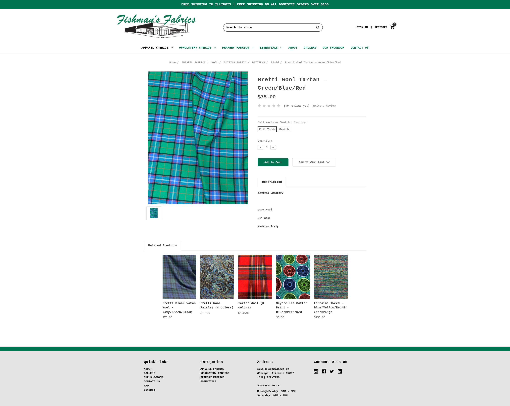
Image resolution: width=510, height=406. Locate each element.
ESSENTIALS (270, 48)
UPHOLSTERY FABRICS (196, 48)
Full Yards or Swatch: (282, 122)
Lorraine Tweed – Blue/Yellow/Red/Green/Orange (330, 308)
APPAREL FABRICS (155, 48)
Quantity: (265, 140)
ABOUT (292, 48)
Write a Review (324, 105)
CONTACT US (360, 48)
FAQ (146, 385)
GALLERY (310, 48)
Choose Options (179, 280)
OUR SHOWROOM (333, 48)
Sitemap (149, 389)
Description (272, 182)
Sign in (362, 27)
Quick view (179, 273)
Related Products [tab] (162, 245)
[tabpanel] (179, 287)
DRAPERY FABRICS (236, 48)
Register (381, 27)
